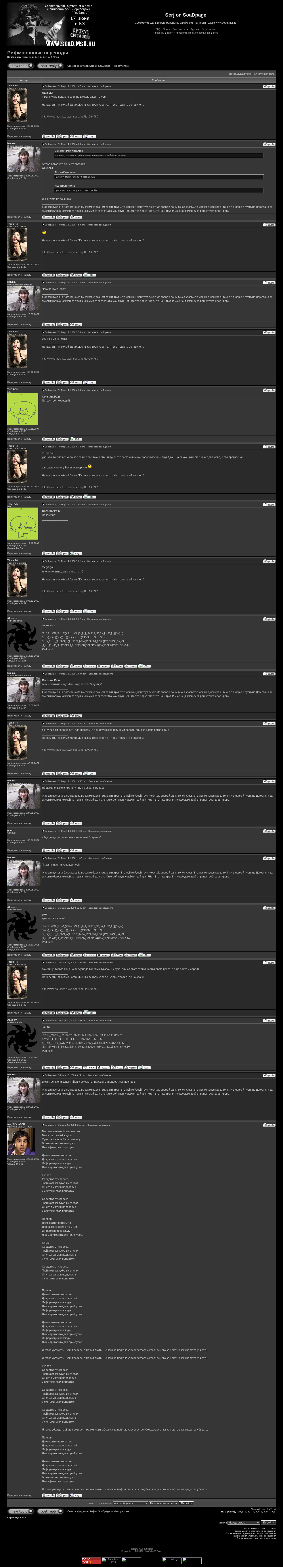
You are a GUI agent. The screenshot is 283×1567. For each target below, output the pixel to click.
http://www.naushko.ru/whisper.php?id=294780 (70, 116)
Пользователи (180, 29)
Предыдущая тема (240, 73)
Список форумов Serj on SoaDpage (88, 65)
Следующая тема (264, 73)
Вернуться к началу (19, 136)
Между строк (121, 65)
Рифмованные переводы (37, 52)
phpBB (135, 1551)
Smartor (149, 1549)
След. (56, 57)
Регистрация (209, 29)
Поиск (166, 29)
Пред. (25, 57)
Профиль (158, 32)
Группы (195, 29)
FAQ (157, 29)
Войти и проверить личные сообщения (188, 32)
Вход (215, 32)
